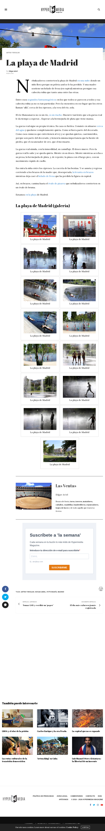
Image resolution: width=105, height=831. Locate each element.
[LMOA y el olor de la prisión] (17, 718)
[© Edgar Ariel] (40, 226)
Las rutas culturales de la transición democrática (14, 760)
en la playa (30, 194)
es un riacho (55, 115)
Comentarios (77, 796)
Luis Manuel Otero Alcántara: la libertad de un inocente (86, 760)
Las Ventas (66, 485)
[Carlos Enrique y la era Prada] (52, 718)
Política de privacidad (43, 796)
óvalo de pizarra (56, 183)
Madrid (61, 592)
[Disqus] (52, 655)
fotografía (52, 592)
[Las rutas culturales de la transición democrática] (17, 746)
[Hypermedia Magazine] (52, 9)
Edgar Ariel (13, 71)
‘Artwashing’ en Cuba (47, 758)
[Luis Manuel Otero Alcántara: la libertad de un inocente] (87, 746)
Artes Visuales (13, 52)
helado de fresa (47, 176)
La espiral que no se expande (86, 731)
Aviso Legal (62, 796)
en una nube (83, 80)
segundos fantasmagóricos (42, 99)
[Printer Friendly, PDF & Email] (101, 588)
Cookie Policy (72, 827)
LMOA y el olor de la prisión (15, 731)
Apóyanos (63, 799)
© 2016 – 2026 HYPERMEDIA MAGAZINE (87, 799)
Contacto (90, 796)
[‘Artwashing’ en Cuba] (52, 746)
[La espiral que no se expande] (87, 718)
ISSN (100, 796)
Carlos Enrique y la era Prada (52, 731)
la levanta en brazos (83, 172)
